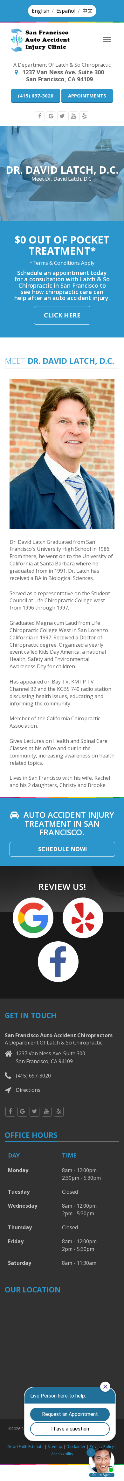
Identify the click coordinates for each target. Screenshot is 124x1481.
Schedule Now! (62, 849)
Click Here (62, 315)
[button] (40, 10)
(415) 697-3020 (35, 95)
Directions (28, 1089)
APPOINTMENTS (87, 95)
